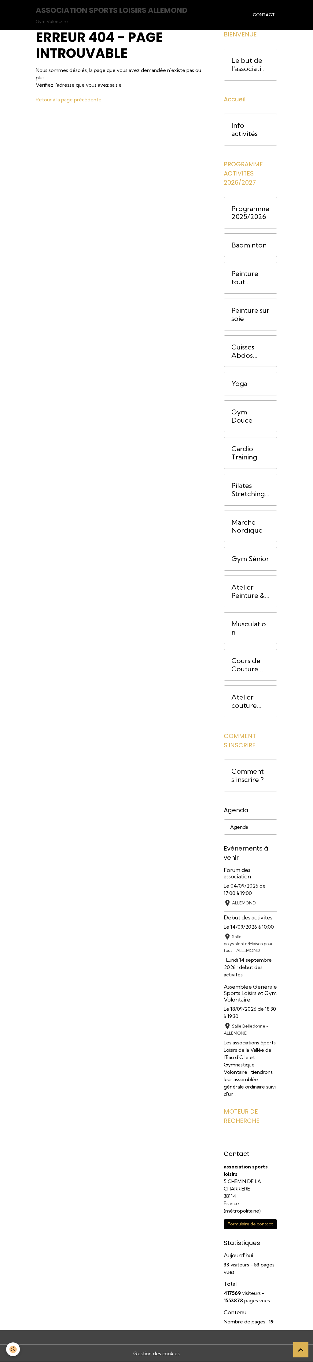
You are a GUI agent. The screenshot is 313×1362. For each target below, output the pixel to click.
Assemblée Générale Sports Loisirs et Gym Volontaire (250, 993)
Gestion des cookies (156, 1353)
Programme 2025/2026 (250, 213)
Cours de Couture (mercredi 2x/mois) (247, 665)
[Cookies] (13, 1349)
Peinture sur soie (250, 314)
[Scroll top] (300, 1349)
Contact (264, 15)
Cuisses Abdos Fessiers (243, 351)
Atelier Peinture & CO (248, 591)
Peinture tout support (244, 278)
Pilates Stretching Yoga (248, 489)
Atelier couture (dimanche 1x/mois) (248, 701)
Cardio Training (244, 453)
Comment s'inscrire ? (247, 775)
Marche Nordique (247, 526)
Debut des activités (248, 917)
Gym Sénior (250, 559)
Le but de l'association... (250, 64)
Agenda (239, 827)
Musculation (248, 628)
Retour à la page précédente (68, 99)
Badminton (249, 245)
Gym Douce (241, 416)
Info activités (244, 129)
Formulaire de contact (250, 1224)
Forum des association (237, 873)
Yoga (239, 383)
